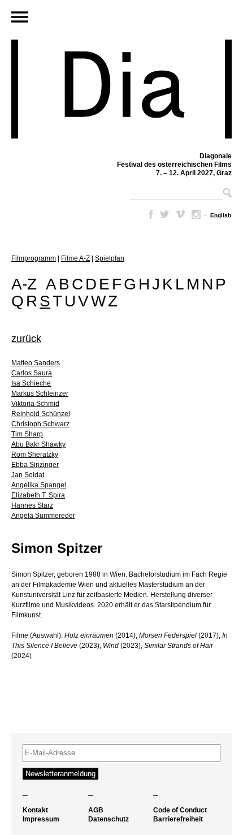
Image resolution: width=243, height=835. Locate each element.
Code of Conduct (180, 810)
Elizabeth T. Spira (38, 495)
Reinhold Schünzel (40, 414)
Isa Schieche (31, 383)
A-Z (24, 284)
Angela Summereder (43, 516)
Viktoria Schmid (35, 404)
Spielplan (109, 258)
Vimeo (180, 214)
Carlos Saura (31, 373)
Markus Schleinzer (39, 393)
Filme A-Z (75, 258)
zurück (26, 338)
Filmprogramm (33, 258)
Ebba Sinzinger (35, 465)
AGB (95, 810)
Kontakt (35, 810)
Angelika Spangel (38, 485)
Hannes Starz (32, 505)
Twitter (164, 214)
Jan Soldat (27, 475)
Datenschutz (108, 819)
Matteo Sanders (35, 363)
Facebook (148, 214)
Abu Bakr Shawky (38, 444)
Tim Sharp (27, 434)
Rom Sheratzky (34, 454)
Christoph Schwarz (40, 424)
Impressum (41, 819)
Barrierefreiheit (178, 819)
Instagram (196, 214)
